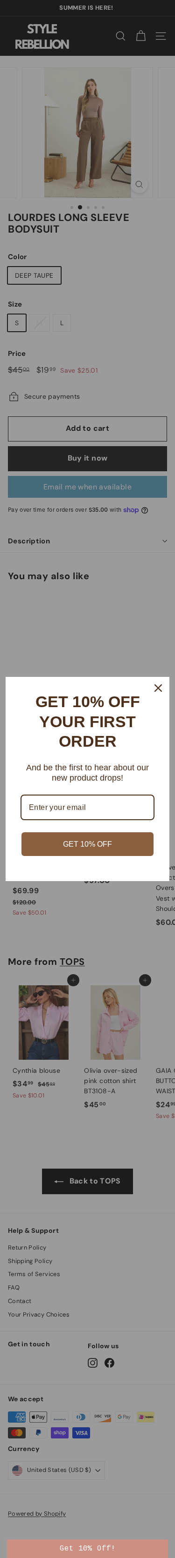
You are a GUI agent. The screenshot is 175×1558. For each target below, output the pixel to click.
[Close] (158, 688)
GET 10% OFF (87, 844)
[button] (87, 1548)
